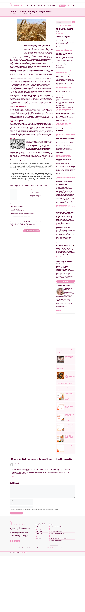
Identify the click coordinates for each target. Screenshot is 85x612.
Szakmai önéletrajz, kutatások (64, 309)
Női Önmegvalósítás (18, 13)
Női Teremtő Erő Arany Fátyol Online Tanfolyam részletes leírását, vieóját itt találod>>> (65, 177)
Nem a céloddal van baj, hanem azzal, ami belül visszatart (69, 447)
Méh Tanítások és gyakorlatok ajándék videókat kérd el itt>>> (64, 49)
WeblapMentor (23, 552)
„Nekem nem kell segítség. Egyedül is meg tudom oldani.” (65, 388)
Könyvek (33, 5)
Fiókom (73, 1)
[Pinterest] (68, 25)
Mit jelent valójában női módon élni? (69, 357)
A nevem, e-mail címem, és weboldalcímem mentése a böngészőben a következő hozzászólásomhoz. (34, 509)
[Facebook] (61, 25)
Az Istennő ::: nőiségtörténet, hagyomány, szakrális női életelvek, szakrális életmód (70, 375)
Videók (49, 5)
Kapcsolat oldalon (54, 545)
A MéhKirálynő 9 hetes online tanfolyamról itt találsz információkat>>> (63, 125)
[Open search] (69, 6)
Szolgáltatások (41, 5)
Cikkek (53, 5)
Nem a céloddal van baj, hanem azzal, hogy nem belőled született (69, 405)
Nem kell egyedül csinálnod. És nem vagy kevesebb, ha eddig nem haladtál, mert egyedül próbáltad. (69, 396)
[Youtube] (63, 25)
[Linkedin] (70, 25)
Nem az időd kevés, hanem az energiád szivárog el (69, 426)
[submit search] (73, 22)
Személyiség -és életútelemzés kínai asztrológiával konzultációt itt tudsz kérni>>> (65, 134)
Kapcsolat (68, 1)
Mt (32, 92)
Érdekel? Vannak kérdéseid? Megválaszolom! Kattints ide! (63, 156)
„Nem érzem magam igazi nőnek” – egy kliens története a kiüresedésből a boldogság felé (65, 351)
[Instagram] (65, 25)
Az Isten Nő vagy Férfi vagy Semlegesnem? (63, 367)
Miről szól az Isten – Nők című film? (64, 383)
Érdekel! (65, 281)
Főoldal (28, 5)
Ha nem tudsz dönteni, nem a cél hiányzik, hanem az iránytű (69, 437)
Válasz (13, 476)
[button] (31, 230)
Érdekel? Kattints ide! (61, 224)
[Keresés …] (63, 22)
